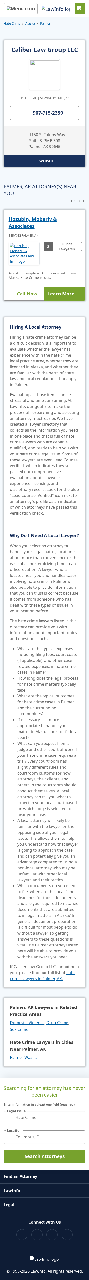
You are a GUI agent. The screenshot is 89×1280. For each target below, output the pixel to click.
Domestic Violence (27, 1022)
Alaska (30, 23)
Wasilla (31, 1057)
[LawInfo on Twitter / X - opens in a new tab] (37, 1234)
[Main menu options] (21, 8)
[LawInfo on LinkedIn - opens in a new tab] (67, 1234)
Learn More (60, 294)
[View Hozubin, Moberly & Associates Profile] (24, 253)
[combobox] (44, 1117)
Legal (9, 1204)
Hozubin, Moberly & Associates (33, 222)
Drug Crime (57, 1022)
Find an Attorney (20, 1176)
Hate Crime (12, 23)
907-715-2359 (48, 113)
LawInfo (12, 1190)
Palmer (45, 23)
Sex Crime (19, 1029)
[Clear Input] (79, 1117)
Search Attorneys (45, 1156)
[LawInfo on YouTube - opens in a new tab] (52, 1234)
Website (46, 161)
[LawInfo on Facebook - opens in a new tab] (21, 1234)
